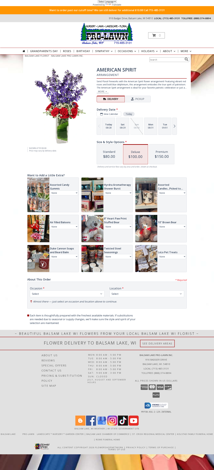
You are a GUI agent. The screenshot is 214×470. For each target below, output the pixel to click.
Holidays (147, 51)
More (184, 51)
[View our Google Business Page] (102, 424)
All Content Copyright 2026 (75, 447)
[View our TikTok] (123, 424)
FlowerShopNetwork (109, 447)
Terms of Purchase (161, 447)
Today (129, 113)
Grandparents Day (44, 51)
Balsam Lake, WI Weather (90, 428)
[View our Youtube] (134, 424)
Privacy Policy (136, 447)
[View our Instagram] (112, 424)
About (167, 51)
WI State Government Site (123, 428)
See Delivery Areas (157, 343)
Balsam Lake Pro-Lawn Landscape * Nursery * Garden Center (42, 434)
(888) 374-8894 (202, 18)
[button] (156, 35)
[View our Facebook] (91, 424)
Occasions (125, 51)
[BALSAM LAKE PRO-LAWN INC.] (106, 33)
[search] (186, 59)
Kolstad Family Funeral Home (195, 434)
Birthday (83, 51)
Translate (116, 4)
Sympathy (102, 51)
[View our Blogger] (80, 424)
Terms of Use (116, 449)
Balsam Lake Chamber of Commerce (108, 434)
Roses (67, 51)
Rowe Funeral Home (108, 439)
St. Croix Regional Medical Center (153, 434)
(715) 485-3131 (171, 18)
